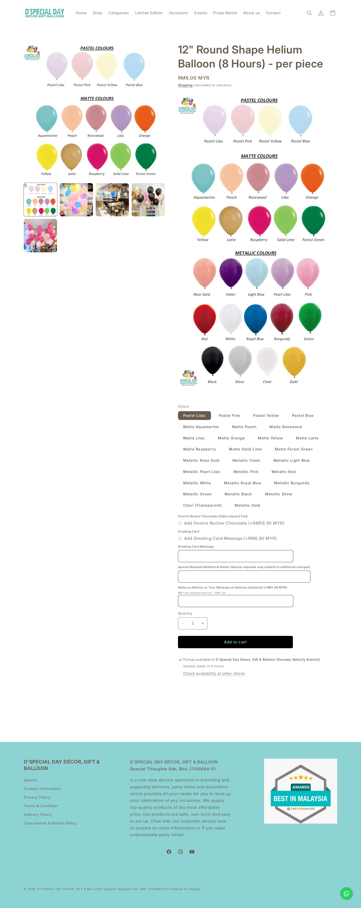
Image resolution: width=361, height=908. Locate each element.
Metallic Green (197, 494)
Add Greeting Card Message (230, 538)
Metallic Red (284, 471)
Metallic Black (238, 494)
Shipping (185, 85)
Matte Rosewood (285, 427)
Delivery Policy (38, 814)
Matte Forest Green (294, 449)
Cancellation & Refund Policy (50, 823)
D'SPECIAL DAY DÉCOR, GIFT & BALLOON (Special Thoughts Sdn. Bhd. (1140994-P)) (103, 889)
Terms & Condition (41, 806)
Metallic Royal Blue (242, 483)
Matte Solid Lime (245, 449)
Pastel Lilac (194, 415)
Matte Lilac (194, 438)
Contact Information (42, 788)
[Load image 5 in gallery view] (40, 235)
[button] (309, 13)
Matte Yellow (270, 438)
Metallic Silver (279, 494)
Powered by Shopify (185, 889)
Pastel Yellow (266, 415)
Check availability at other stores (214, 673)
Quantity (185, 613)
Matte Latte (307, 438)
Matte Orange (231, 438)
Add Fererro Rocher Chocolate (234, 523)
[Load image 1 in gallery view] (40, 199)
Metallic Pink (246, 471)
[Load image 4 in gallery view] (148, 199)
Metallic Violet (247, 460)
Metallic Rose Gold (201, 460)
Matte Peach (244, 427)
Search (30, 780)
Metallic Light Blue (291, 460)
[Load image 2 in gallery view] (76, 199)
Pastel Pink (229, 415)
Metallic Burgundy (292, 483)
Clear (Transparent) (202, 505)
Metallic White (197, 483)
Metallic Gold (247, 505)
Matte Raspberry (199, 449)
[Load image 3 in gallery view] (112, 199)
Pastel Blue (303, 415)
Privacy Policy (37, 797)
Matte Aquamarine (201, 427)
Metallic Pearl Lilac (202, 471)
